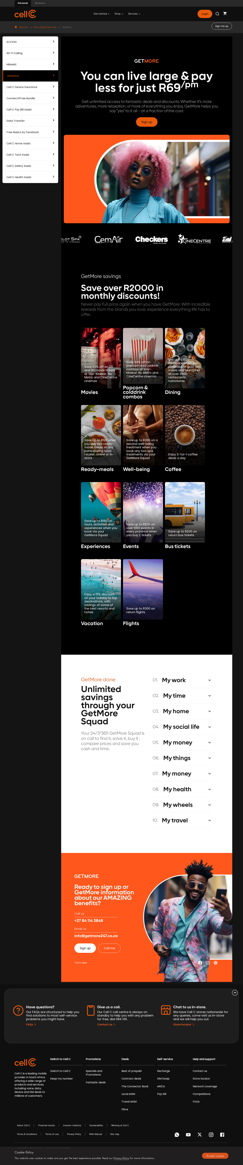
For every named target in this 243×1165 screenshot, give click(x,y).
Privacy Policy (74, 1134)
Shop (118, 14)
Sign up (146, 122)
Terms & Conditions (27, 1134)
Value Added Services (44, 27)
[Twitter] (200, 1135)
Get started (100, 14)
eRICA (161, 1086)
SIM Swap (163, 1078)
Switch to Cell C (60, 1059)
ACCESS (11, 42)
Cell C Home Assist (18, 143)
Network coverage (205, 1086)
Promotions (93, 1059)
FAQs (29, 1024)
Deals (125, 1059)
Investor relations (72, 1125)
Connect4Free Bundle (20, 98)
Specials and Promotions (94, 1073)
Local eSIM (128, 1094)
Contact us (104, 1024)
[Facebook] (223, 1135)
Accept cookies (215, 1155)
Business (40, 3)
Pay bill (161, 1094)
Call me (109, 948)
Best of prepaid (132, 1071)
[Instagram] (212, 1135)
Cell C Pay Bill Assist (19, 109)
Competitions (201, 1094)
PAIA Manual (95, 1134)
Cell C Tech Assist (17, 155)
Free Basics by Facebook (22, 132)
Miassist (11, 64)
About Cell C (23, 1125)
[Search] (217, 14)
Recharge (163, 1071)
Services (133, 14)
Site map (114, 1134)
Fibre (125, 1109)
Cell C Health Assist (18, 177)
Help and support (204, 1059)
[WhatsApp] (177, 1135)
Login (205, 14)
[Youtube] (189, 1135)
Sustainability (96, 1125)
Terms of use (52, 1134)
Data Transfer (15, 121)
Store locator (182, 1024)
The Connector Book (135, 1086)
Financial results (46, 1125)
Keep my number (61, 1078)
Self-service (165, 1059)
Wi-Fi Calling (14, 53)
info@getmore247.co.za (96, 936)
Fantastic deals (96, 1082)
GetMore (13, 76)
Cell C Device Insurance (21, 87)
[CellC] (25, 14)
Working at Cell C (120, 1125)
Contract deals (131, 1078)
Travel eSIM (129, 1101)
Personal (23, 3)
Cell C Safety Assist (18, 166)
